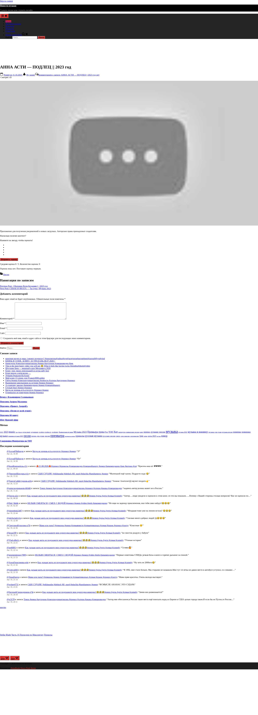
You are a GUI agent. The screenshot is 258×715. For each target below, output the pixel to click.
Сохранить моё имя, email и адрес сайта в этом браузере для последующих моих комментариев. (47, 338)
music (12, 431)
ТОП (110, 432)
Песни (8, 21)
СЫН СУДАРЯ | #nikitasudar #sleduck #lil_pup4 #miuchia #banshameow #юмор (73, 474)
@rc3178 (11, 599)
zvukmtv (55, 432)
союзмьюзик (134, 436)
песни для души (37, 436)
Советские (10, 31)
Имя (3, 323)
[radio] (131, 245)
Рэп (106, 432)
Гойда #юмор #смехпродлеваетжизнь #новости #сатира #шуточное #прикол (40, 380)
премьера (57, 436)
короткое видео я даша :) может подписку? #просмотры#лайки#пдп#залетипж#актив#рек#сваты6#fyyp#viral (55, 358)
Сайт (2, 333)
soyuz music (26, 432)
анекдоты (122, 432)
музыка (172, 431)
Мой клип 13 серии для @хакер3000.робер (25, 378)
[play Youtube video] (129, 153)
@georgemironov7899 (16, 555)
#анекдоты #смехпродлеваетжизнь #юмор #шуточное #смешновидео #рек (39, 363)
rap (17, 432)
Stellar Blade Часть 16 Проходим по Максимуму (21, 635)
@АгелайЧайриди (15, 451)
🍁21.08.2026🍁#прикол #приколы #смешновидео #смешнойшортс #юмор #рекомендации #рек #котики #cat (86, 466)
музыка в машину (198, 431)
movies (3, 607)
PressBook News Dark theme (23, 668)
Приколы (9, 29)
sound (30, 75)
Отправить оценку (9, 259)
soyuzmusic (34, 432)
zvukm (41, 432)
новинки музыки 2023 (15, 436)
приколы (80, 436)
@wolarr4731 (13, 584)
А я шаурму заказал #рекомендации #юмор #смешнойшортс (32, 385)
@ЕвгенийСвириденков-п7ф (20, 592)
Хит (116, 431)
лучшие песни (157, 432)
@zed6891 (11, 547)
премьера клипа (70, 436)
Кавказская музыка (66, 432)
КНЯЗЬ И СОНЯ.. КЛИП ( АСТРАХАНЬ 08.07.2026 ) (30, 361)
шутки (159, 436)
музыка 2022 (182, 432)
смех (118, 436)
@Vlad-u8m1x (13, 540)
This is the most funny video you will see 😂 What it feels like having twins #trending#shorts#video (47, 366)
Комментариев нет (68, 75)
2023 (6, 432)
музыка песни (227, 432)
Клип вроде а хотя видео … (18, 373)
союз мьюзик (125, 436)
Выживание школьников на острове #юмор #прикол (29, 383)
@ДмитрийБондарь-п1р (18, 474)
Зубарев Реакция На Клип (17, 375)
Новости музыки (8, 6)
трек (141, 436)
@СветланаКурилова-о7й (18, 525)
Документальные (13, 24)
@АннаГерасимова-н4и (17, 562)
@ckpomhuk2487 (14, 511)
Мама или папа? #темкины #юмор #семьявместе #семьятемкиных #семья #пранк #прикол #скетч (83, 525)
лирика (146, 432)
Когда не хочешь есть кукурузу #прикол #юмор (27, 390)
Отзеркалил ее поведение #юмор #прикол (24, 392)
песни (27, 435)
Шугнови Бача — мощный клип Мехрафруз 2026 (28, 368)
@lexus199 (11, 533)
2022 (1, 432)
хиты (145, 436)
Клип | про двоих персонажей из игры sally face (27, 371)
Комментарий (7, 318)
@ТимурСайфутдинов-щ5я (19, 481)
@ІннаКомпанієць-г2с (17, 466)
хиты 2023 (152, 436)
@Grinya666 (12, 570)
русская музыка (93, 435)
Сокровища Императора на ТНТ (16, 441)
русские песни (109, 436)
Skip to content (6, 1)
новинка (237, 432)
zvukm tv (47, 432)
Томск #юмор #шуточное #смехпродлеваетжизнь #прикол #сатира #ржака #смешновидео (81, 488)
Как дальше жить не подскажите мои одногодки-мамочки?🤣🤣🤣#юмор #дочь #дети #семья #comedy (74, 496)
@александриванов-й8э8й (19, 488)
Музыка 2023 (80, 432)
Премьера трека (95, 431)
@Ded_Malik (12, 503)
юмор (164, 435)
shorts (20, 432)
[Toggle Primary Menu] (4, 16)
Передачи (9, 26)
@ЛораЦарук (13, 577)
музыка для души (215, 432)
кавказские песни (132, 432)
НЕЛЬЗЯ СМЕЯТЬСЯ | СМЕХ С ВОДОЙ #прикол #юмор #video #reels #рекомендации (67, 503)
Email (3, 328)
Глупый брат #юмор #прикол (18, 388)
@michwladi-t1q (14, 518)
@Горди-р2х (12, 496)
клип (141, 432)
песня (47, 436)
